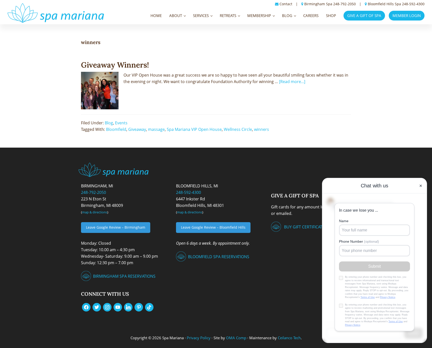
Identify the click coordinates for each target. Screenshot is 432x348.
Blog (109, 123)
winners (261, 129)
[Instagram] (107, 306)
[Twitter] (96, 306)
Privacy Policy (198, 337)
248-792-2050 (344, 4)
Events (121, 123)
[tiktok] (149, 306)
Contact (286, 4)
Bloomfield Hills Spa (384, 4)
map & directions (94, 212)
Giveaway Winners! (115, 65)
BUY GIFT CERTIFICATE (304, 227)
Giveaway (137, 129)
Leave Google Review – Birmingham (115, 227)
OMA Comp (236, 337)
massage (156, 129)
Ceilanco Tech (289, 337)
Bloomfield (116, 129)
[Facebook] (86, 306)
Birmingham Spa (318, 4)
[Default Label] (118, 306)
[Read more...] (292, 81)
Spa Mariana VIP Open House (194, 129)
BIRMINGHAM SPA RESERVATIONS (124, 276)
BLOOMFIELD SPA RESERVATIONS (218, 256)
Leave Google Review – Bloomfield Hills (213, 227)
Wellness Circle (238, 129)
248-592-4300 (413, 4)
